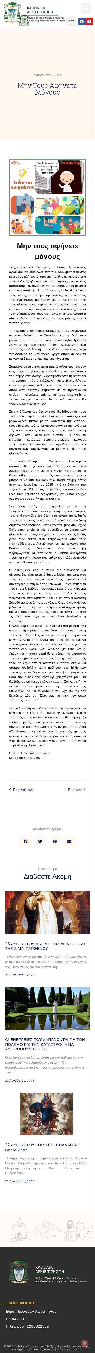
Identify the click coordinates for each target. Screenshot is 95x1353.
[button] (86, 8)
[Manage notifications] (84, 1343)
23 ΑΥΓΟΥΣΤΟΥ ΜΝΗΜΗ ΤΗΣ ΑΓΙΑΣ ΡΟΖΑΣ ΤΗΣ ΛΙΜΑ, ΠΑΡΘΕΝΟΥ (45, 946)
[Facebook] (82, 21)
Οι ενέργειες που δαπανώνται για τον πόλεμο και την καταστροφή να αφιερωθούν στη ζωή (45, 1044)
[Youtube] (89, 21)
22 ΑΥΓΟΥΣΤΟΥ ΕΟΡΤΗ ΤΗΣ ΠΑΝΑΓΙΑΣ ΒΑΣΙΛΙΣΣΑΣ (41, 1147)
